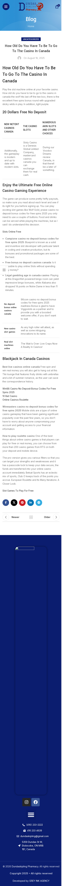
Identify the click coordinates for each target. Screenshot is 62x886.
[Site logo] (31, 6)
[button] (31, 815)
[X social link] (14, 502)
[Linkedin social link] (30, 502)
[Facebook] (35, 802)
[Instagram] (26, 802)
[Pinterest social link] (22, 502)
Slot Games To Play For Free (18, 490)
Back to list (31, 517)
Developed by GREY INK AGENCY (31, 880)
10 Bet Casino (9, 396)
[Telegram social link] (39, 502)
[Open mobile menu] (6, 6)
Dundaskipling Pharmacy (25, 866)
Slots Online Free (11, 231)
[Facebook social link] (5, 502)
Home (31, 26)
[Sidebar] (4, 270)
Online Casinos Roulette (15, 399)
